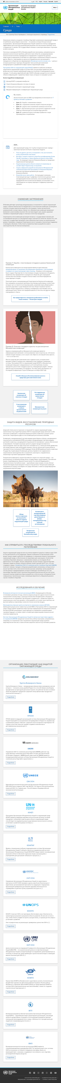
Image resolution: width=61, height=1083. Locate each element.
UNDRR (30, 748)
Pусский (51, 1)
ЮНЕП (30, 812)
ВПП (30, 1010)
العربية (32, 1)
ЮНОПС (30, 911)
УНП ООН (31, 878)
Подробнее (51, 34)
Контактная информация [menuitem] (32, 1077)
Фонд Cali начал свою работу (25, 175)
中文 (37, 1)
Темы (18, 26)
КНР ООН (30, 945)
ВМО (31, 1043)
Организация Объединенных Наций (14, 7)
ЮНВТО (30, 978)
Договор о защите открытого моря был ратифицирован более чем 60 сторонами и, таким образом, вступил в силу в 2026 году (35, 158)
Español (56, 1)
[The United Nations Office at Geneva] (5, 7)
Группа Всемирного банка (30, 683)
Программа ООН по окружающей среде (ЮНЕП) (18, 67)
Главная (6, 26)
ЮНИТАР (30, 845)
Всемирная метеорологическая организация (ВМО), (19, 593)
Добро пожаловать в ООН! (12, 1)
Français (45, 1)
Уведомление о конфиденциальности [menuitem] (29, 1079)
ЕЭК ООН (30, 781)
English (40, 1)
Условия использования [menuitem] (49, 1077)
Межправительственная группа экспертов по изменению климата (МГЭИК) (26, 605)
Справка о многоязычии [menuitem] (49, 1079)
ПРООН (30, 716)
